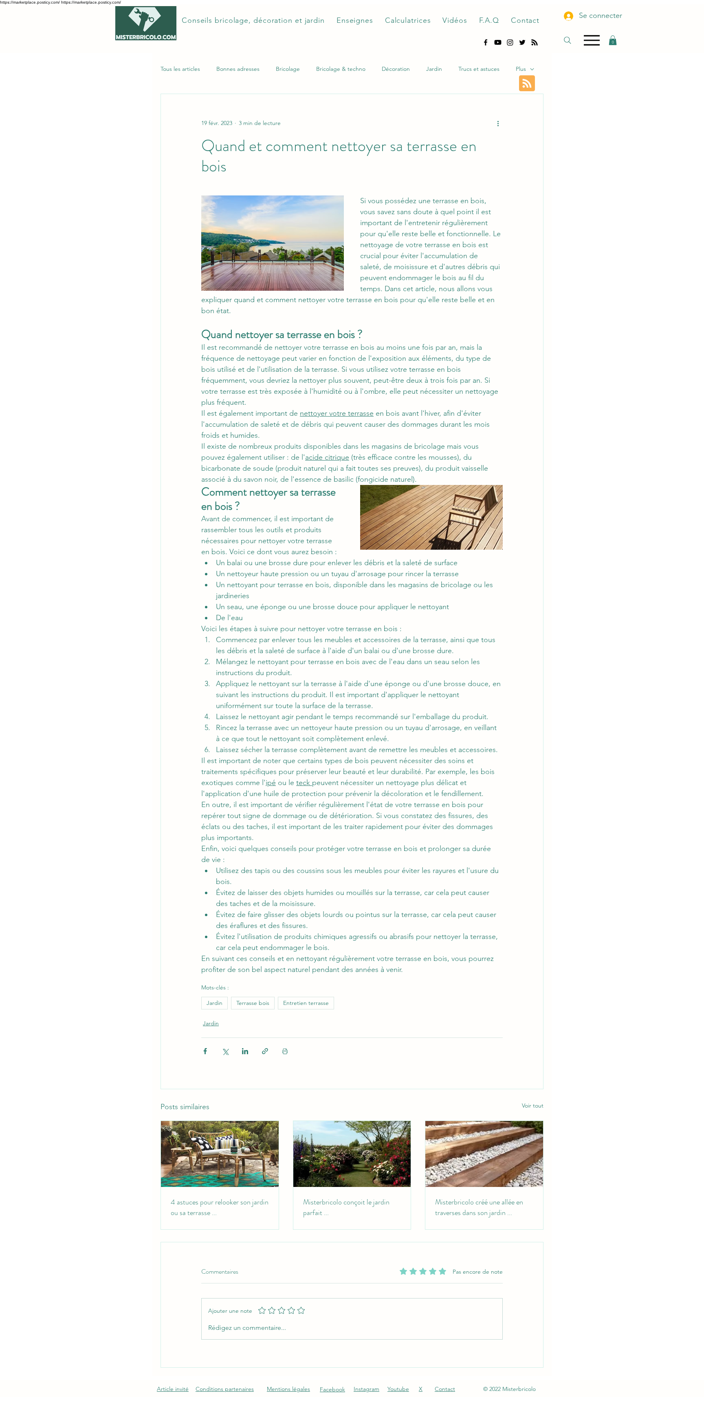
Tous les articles (180, 69)
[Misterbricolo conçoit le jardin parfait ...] (352, 1154)
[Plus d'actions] (498, 123)
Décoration (396, 69)
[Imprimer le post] (285, 1051)
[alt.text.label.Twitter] (522, 42)
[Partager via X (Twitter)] (225, 1051)
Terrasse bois (252, 1003)
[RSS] (534, 42)
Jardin (434, 69)
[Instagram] (510, 42)
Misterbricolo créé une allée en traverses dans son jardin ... (479, 1207)
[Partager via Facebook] (205, 1051)
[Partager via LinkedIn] (245, 1051)
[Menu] (592, 40)
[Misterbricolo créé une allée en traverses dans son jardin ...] (484, 1154)
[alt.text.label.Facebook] (486, 42)
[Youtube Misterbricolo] (498, 42)
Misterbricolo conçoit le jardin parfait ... (346, 1207)
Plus (521, 69)
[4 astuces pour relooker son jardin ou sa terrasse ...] (220, 1154)
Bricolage (288, 69)
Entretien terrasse (306, 1003)
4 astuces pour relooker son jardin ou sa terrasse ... (219, 1207)
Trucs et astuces (478, 69)
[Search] (567, 40)
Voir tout (532, 1105)
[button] (613, 40)
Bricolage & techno (340, 69)
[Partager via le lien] (265, 1051)
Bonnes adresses (238, 69)
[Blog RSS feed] (527, 83)
